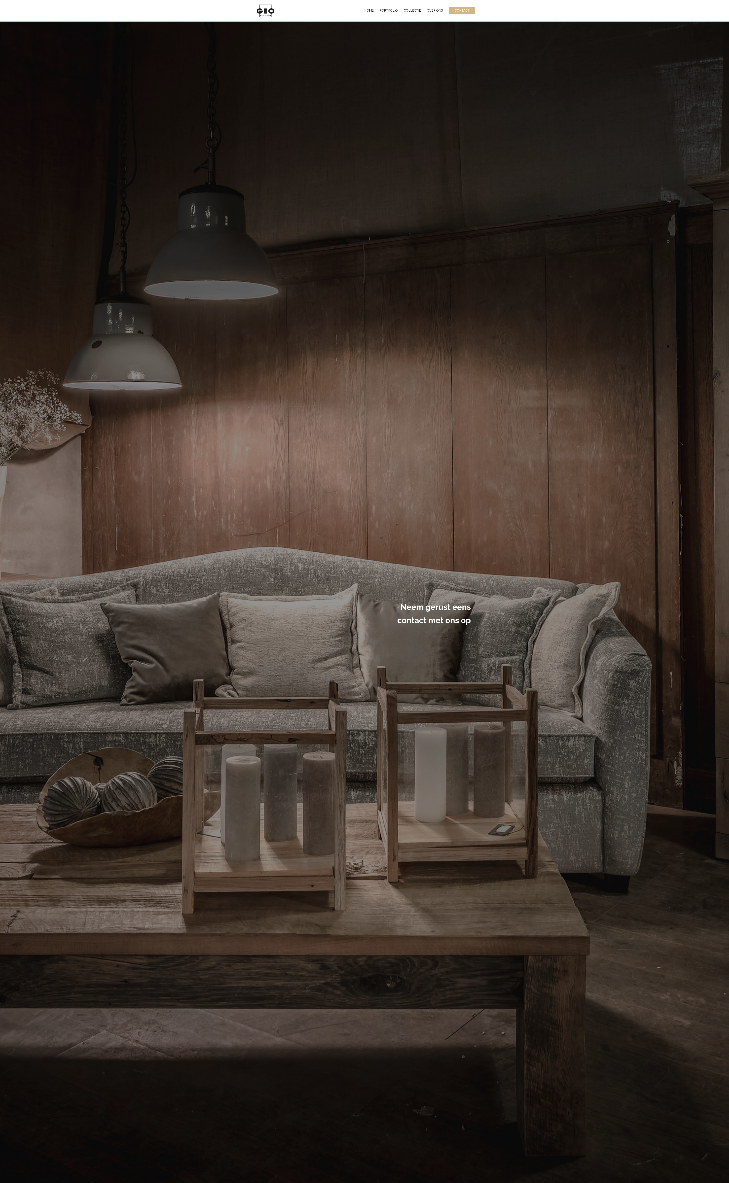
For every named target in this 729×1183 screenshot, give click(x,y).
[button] (462, 10)
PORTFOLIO (389, 10)
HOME (369, 10)
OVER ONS (435, 10)
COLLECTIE (412, 10)
